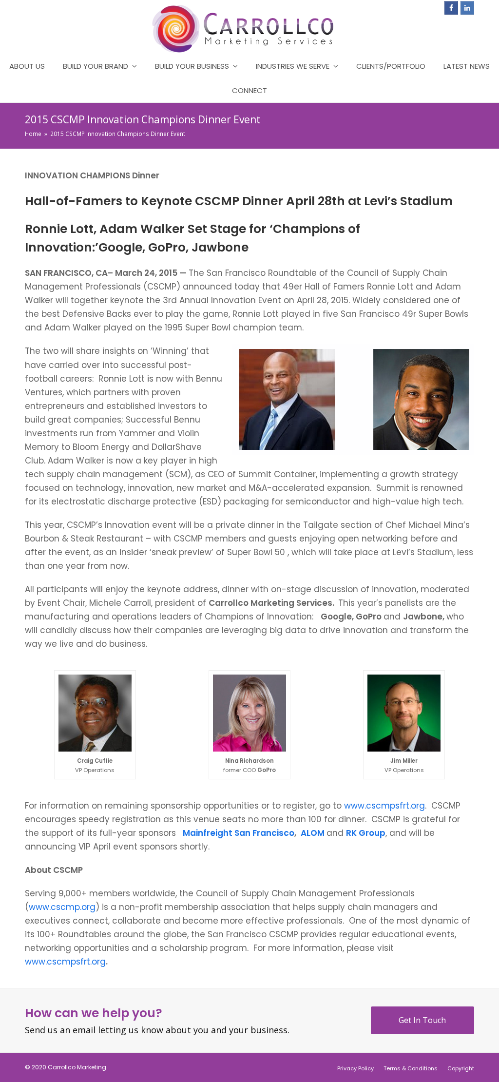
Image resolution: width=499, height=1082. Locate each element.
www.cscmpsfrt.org (384, 806)
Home (33, 133)
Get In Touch (422, 1020)
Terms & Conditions (411, 1068)
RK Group (365, 833)
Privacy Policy (355, 1068)
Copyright (460, 1068)
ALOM (313, 833)
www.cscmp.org (62, 907)
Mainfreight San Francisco (238, 833)
